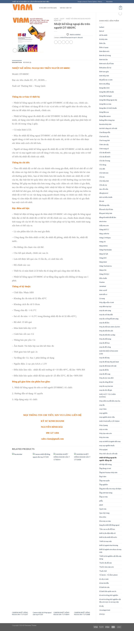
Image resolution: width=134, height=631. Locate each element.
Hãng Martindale (105, 250)
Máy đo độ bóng (105, 339)
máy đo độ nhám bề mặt (107, 366)
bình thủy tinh (104, 76)
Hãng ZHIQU (104, 274)
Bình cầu (102, 43)
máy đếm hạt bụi (105, 306)
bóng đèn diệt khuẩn (106, 92)
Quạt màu (102, 509)
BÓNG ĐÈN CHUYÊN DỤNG (48, 8)
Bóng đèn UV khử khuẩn (108, 108)
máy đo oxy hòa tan (106, 386)
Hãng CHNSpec (105, 238)
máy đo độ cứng (105, 347)
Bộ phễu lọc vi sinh (105, 80)
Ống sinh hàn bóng (105, 493)
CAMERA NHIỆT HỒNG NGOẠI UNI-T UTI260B (82, 613)
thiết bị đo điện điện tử (107, 533)
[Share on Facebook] (56, 42)
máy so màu (103, 429)
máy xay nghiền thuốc (107, 445)
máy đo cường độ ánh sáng (108, 319)
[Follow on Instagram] (117, 1)
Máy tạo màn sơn (105, 433)
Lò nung (102, 298)
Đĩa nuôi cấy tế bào (106, 209)
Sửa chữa (102, 517)
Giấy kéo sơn (104, 225)
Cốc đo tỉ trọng (104, 161)
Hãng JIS (102, 242)
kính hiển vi (103, 294)
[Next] (92, 536)
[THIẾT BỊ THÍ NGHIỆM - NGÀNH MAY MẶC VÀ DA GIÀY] (22, 8)
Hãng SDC (103, 258)
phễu (101, 501)
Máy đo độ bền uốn (106, 331)
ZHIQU (102, 614)
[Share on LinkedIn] (71, 42)
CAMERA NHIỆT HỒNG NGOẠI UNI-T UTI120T (20, 613)
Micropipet (103, 449)
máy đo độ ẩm (104, 323)
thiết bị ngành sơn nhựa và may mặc (110, 550)
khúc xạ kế (103, 290)
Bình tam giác (104, 72)
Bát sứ (101, 31)
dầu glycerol (103, 193)
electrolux (102, 221)
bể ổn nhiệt (103, 35)
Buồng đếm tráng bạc (107, 120)
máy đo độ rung (104, 374)
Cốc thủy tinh (104, 181)
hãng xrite (102, 270)
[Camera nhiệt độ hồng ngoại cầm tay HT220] (42, 531)
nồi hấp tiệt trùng (105, 464)
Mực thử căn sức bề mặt (108, 454)
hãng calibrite (104, 234)
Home (56, 19)
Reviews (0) (27, 62)
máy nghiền (103, 413)
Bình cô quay (103, 47)
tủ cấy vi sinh (103, 579)
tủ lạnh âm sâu (104, 587)
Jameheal (102, 286)
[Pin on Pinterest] (67, 42)
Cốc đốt (102, 169)
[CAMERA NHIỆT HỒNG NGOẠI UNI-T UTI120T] (21, 531)
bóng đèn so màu (105, 104)
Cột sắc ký (103, 185)
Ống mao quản (104, 480)
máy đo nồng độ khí (106, 382)
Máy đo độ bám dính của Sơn (109, 327)
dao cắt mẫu (103, 189)
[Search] (37, 8)
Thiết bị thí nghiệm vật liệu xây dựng (110, 557)
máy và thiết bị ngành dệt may (110, 441)
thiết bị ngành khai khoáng (108, 545)
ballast (101, 27)
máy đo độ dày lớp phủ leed (109, 362)
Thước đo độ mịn (105, 563)
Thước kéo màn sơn (106, 567)
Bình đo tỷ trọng (105, 55)
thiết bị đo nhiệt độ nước (108, 537)
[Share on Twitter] (59, 42)
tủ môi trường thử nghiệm (108, 595)
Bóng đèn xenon (105, 116)
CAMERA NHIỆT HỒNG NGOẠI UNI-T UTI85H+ (61, 613)
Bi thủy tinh (103, 39)
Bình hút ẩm (103, 59)
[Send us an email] (121, 1)
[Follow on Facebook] (115, 1)
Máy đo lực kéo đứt (106, 378)
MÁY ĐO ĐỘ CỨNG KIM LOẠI (108, 352)
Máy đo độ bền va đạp (107, 335)
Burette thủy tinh (105, 124)
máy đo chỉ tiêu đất (106, 315)
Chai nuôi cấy (104, 136)
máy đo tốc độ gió (105, 390)
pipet (101, 505)
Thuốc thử (103, 571)
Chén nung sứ (104, 149)
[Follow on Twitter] (119, 1)
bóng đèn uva (104, 112)
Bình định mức (104, 51)
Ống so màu (103, 497)
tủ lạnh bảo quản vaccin (107, 591)
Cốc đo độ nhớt (104, 157)
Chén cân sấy (104, 144)
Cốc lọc (102, 177)
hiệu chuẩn (103, 278)
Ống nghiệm (103, 484)
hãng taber (103, 262)
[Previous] (12, 536)
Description (17, 62)
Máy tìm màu (104, 437)
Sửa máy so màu (105, 521)
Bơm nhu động (104, 84)
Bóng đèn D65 (104, 88)
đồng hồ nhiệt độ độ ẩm (107, 217)
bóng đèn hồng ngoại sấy (108, 100)
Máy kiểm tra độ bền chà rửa (109, 401)
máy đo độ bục (104, 343)
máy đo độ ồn (104, 370)
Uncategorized (104, 610)
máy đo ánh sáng (105, 310)
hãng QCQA (103, 254)
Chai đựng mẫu (104, 132)
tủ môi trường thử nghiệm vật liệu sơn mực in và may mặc (110, 600)
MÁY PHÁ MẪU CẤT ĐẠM (109, 421)
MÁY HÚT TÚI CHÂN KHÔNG (107, 395)
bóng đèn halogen (105, 96)
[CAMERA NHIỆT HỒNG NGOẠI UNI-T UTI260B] (83, 531)
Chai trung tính (104, 140)
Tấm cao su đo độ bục (107, 529)
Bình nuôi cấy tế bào (106, 63)
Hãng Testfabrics (105, 266)
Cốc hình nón (103, 173)
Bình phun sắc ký (105, 68)
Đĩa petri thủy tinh (105, 213)
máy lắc (102, 405)
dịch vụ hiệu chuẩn (105, 197)
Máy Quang (103, 425)
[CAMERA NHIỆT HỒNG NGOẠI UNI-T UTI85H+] (62, 531)
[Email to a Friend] (63, 42)
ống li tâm (102, 476)
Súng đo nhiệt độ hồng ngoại (109, 525)
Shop (62, 19)
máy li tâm (103, 409)
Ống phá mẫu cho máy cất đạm (110, 489)
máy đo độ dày (104, 358)
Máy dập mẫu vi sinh (106, 302)
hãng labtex (103, 246)
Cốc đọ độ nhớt (104, 153)
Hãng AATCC (104, 229)
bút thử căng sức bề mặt (108, 128)
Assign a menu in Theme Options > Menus (90, 1)
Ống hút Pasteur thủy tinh (108, 472)
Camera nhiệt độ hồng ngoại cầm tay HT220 (42, 613)
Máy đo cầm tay (66, 8)
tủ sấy (101, 606)
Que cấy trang (104, 513)
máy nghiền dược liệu (107, 417)
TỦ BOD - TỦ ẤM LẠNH (108, 575)
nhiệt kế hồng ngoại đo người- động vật (108, 459)
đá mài (101, 201)
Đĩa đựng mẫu (104, 205)
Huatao (102, 282)
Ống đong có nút (105, 468)
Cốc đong (102, 165)
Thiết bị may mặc (105, 541)
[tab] (17, 62)
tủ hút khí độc (104, 583)
